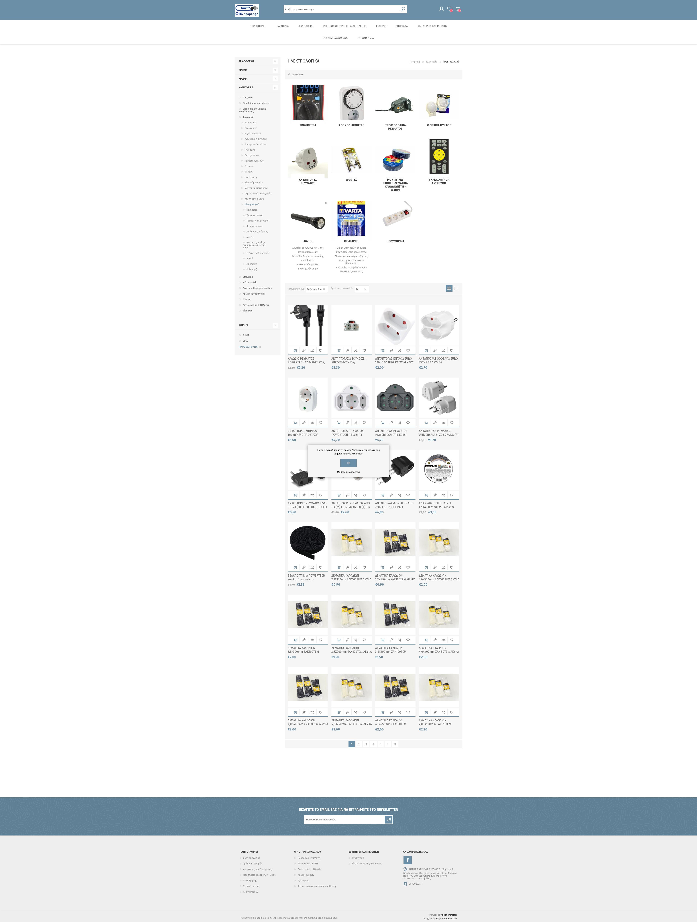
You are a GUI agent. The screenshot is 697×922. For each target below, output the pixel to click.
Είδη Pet (247, 310)
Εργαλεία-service (253, 133)
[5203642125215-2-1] (439, 615)
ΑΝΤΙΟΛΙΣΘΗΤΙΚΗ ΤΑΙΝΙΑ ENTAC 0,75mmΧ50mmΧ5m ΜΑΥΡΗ (436, 507)
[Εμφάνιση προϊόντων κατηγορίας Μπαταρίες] (351, 221)
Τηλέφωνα (250, 150)
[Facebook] (407, 860)
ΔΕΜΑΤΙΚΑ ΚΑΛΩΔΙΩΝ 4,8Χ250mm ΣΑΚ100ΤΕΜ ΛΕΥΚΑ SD (351, 724)
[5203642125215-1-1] (308, 687)
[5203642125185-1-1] (351, 615)
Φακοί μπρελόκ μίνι (308, 252)
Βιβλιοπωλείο (250, 282)
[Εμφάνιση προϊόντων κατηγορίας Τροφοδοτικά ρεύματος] (395, 105)
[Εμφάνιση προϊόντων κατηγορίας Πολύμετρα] (308, 105)
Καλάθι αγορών (458, 9)
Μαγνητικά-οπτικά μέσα (256, 188)
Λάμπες (351, 179)
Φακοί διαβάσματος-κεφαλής (308, 256)
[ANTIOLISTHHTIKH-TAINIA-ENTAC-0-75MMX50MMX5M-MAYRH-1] (439, 470)
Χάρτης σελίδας (251, 858)
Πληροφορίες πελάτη (309, 858)
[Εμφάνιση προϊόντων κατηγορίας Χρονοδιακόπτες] (351, 105)
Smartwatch (250, 122)
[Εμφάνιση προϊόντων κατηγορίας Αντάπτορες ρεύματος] (308, 159)
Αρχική (416, 61)
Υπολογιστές (251, 128)
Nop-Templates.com (446, 918)
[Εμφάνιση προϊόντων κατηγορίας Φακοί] (308, 221)
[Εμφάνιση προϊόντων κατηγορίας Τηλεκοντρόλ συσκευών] (439, 159)
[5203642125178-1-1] (351, 542)
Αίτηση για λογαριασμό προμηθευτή (317, 886)
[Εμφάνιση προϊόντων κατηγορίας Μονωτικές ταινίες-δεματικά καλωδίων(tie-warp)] (395, 159)
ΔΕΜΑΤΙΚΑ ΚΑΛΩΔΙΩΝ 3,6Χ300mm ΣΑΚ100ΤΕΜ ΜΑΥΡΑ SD (303, 651)
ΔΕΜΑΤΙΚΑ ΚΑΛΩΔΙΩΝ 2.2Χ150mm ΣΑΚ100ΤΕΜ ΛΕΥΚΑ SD (351, 579)
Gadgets (249, 171)
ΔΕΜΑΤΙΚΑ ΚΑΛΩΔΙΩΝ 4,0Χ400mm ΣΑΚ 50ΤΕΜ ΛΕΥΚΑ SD (439, 651)
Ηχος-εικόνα (251, 177)
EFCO (245, 340)
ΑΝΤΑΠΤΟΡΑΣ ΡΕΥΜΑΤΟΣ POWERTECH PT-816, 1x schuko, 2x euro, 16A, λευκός (350, 434)
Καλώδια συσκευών (254, 161)
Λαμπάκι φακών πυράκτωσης (308, 247)
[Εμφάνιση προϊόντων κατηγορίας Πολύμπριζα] (395, 221)
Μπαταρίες (351, 241)
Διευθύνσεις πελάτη (308, 863)
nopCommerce (449, 914)
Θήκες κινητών (252, 155)
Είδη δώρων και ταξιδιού (256, 103)
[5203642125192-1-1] (351, 687)
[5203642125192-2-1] (395, 687)
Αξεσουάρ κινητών (254, 182)
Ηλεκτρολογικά (252, 204)
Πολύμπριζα (395, 241)
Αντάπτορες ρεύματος (308, 181)
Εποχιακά (248, 276)
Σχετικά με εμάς (251, 886)
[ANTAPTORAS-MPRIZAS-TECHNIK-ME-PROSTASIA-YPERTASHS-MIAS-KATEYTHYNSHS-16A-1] (308, 398)
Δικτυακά (249, 166)
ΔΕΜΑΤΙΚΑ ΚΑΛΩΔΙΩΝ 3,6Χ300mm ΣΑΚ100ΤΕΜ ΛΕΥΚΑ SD (439, 579)
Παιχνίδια (248, 97)
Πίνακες (247, 299)
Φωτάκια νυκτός (439, 125)
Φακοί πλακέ (308, 260)
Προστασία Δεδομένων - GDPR (259, 874)
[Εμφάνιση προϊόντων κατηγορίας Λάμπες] (351, 159)
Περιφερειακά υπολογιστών (258, 193)
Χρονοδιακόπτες (351, 125)
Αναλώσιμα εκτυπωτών (256, 139)
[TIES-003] (308, 542)
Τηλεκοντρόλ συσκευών (439, 181)
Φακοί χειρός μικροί (307, 268)
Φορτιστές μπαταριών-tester (351, 252)
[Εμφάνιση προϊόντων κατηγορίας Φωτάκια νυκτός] (439, 105)
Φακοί (308, 241)
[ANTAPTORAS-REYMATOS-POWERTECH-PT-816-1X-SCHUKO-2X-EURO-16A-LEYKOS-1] (351, 398)
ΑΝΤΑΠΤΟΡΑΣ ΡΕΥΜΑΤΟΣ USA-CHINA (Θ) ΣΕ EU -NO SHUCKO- (308, 505)
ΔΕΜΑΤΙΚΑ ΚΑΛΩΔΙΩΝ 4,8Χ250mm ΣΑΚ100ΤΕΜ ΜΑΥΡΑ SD (390, 724)
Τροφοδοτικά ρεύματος (395, 126)
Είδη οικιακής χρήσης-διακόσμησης (253, 110)
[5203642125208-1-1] (439, 542)
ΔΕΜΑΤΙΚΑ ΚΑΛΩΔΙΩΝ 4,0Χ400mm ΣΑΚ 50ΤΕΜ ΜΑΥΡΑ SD (308, 724)
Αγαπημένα (303, 880)
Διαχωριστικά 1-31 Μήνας (256, 305)
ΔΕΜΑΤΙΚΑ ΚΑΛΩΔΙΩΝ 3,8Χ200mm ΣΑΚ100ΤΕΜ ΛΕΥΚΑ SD (351, 651)
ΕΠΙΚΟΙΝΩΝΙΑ (250, 891)
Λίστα (456, 288)
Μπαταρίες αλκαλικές (351, 271)
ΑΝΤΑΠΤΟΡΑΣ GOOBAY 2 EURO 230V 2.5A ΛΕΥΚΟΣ (438, 360)
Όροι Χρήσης (250, 880)
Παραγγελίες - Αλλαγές (309, 869)
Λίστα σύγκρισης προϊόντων (367, 863)
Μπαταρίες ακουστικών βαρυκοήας (351, 261)
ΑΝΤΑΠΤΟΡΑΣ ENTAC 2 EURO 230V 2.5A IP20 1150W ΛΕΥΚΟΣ (394, 360)
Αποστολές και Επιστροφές (257, 869)
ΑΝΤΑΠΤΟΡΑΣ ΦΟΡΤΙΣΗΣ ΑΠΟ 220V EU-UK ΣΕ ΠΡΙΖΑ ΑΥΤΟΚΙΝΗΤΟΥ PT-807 (394, 507)
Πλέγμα (449, 288)
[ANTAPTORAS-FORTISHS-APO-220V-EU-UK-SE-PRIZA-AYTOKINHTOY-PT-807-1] (395, 470)
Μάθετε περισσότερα (348, 472)
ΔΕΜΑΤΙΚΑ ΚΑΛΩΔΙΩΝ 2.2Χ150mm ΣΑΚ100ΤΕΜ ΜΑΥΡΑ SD (395, 579)
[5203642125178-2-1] (395, 542)
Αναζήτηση (358, 858)
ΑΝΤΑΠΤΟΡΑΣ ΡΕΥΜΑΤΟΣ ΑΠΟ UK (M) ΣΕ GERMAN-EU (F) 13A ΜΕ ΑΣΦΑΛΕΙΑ (350, 507)
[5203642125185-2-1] (395, 615)
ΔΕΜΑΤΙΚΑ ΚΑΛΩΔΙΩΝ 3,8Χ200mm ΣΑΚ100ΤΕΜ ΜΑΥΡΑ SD (390, 651)
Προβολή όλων (248, 346)
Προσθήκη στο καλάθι (295, 350)
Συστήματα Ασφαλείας (255, 144)
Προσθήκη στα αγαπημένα (320, 350)
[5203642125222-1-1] (439, 687)
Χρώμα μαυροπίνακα (254, 293)
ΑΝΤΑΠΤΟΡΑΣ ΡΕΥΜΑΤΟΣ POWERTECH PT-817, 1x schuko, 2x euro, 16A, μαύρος (394, 434)
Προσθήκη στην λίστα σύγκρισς (312, 350)
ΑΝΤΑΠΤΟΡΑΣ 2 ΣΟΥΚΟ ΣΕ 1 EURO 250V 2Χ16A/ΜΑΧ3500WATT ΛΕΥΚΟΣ (348, 362)
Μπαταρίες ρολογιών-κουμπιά (352, 267)
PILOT (246, 335)
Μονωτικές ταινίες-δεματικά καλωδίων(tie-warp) (395, 185)
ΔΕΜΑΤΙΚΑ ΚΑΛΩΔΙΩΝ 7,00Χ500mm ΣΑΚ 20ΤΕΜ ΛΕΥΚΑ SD (435, 724)
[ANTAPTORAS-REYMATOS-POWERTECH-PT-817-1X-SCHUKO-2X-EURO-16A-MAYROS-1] (395, 398)
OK (348, 463)
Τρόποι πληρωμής (252, 863)
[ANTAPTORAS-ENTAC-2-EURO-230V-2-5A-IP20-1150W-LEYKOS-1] (395, 325)
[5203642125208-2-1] (308, 615)
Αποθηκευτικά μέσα (254, 199)
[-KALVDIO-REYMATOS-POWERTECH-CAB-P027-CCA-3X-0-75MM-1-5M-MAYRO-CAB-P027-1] (308, 325)
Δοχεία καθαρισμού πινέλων (257, 288)
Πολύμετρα (308, 125)
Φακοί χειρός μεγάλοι (308, 264)
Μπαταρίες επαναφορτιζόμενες (351, 256)
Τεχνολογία (248, 117)
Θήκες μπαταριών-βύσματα (351, 247)
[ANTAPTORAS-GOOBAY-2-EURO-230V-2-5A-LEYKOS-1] (351, 325)
